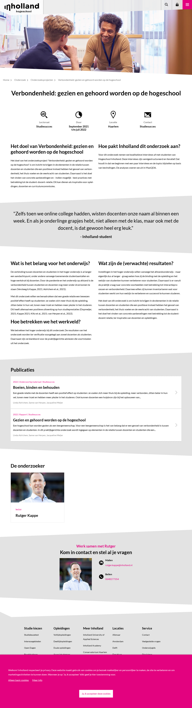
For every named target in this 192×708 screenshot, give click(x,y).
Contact (146, 635)
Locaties (118, 628)
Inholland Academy (92, 645)
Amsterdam (117, 641)
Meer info (37, 680)
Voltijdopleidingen (62, 635)
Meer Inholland (93, 628)
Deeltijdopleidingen (63, 641)
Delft (114, 648)
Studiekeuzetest (31, 635)
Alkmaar (116, 635)
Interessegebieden (32, 641)
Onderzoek (20, 79)
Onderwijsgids (149, 648)
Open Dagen (30, 648)
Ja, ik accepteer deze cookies (96, 693)
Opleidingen (62, 628)
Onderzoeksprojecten (42, 79)
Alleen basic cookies (18, 680)
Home (6, 79)
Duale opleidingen (62, 648)
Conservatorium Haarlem (95, 652)
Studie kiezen (33, 628)
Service (147, 628)
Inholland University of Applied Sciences (93, 637)
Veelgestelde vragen (151, 641)
